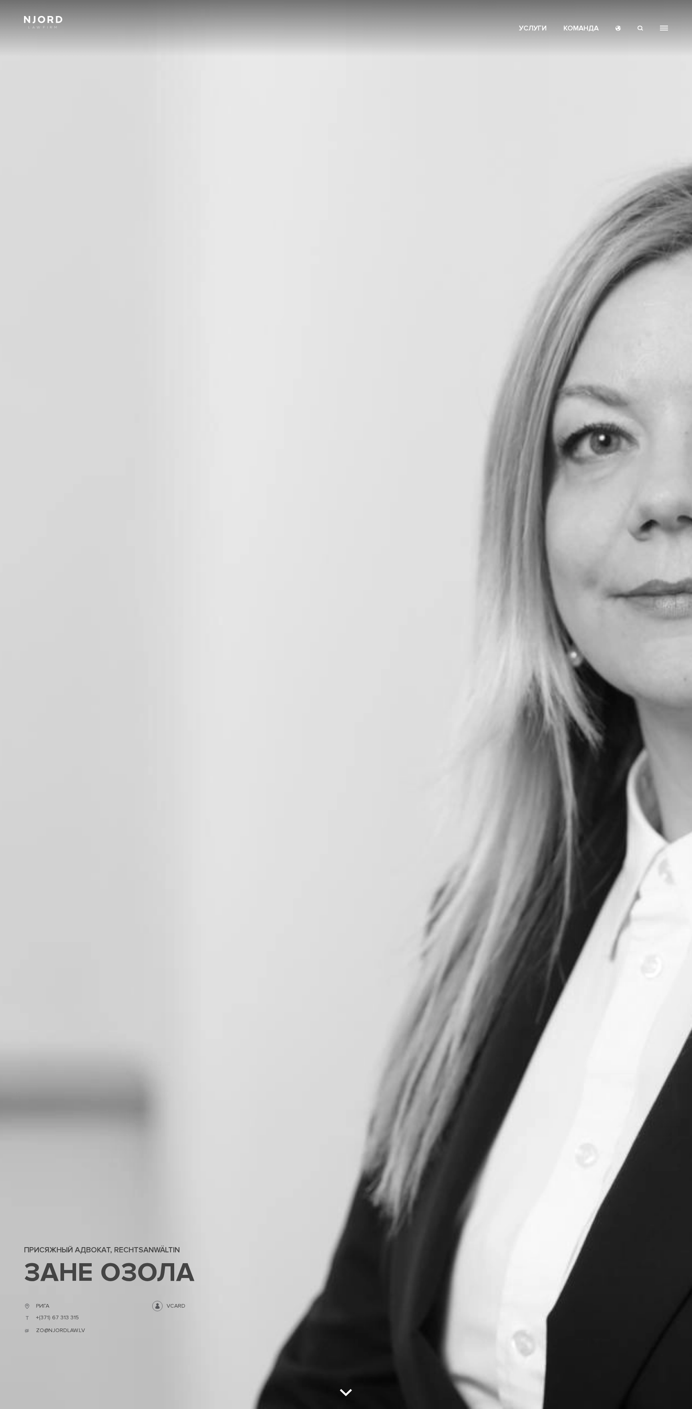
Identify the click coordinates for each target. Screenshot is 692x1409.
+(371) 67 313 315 (57, 1317)
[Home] (43, 22)
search (640, 28)
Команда (581, 28)
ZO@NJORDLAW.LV (60, 1330)
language (618, 28)
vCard (176, 1305)
